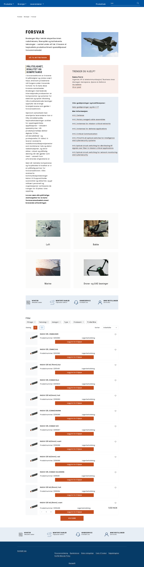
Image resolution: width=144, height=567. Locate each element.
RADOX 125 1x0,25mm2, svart (51, 502)
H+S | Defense (78, 115)
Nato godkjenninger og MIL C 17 (85, 107)
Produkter (8, 4)
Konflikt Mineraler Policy (62, 556)
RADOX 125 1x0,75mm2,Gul (50, 365)
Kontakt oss (21, 551)
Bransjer (21, 4)
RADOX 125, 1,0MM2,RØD (49, 334)
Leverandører (36, 4)
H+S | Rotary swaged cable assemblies (88, 119)
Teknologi (43, 322)
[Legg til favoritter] (115, 334)
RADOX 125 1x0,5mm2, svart (50, 441)
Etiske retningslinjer (87, 553)
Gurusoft (72, 563)
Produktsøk (101, 4)
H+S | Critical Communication (84, 134)
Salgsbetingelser (114, 553)
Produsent (78, 322)
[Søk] (138, 3)
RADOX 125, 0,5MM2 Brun (49, 380)
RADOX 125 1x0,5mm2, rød (50, 457)
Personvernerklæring (61, 553)
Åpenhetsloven (74, 553)
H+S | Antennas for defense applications (89, 129)
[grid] (42, 327)
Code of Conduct (101, 553)
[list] (35, 327)
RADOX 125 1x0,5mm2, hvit (50, 395)
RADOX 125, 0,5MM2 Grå (49, 426)
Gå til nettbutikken (38, 58)
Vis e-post (76, 87)
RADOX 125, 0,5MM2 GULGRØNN (52, 472)
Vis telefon (77, 84)
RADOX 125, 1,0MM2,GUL (49, 349)
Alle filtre (92, 322)
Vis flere (72, 518)
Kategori (55, 322)
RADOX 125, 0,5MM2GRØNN (50, 411)
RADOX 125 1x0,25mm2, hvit (50, 487)
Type (66, 322)
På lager (30, 322)
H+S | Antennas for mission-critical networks (91, 123)
